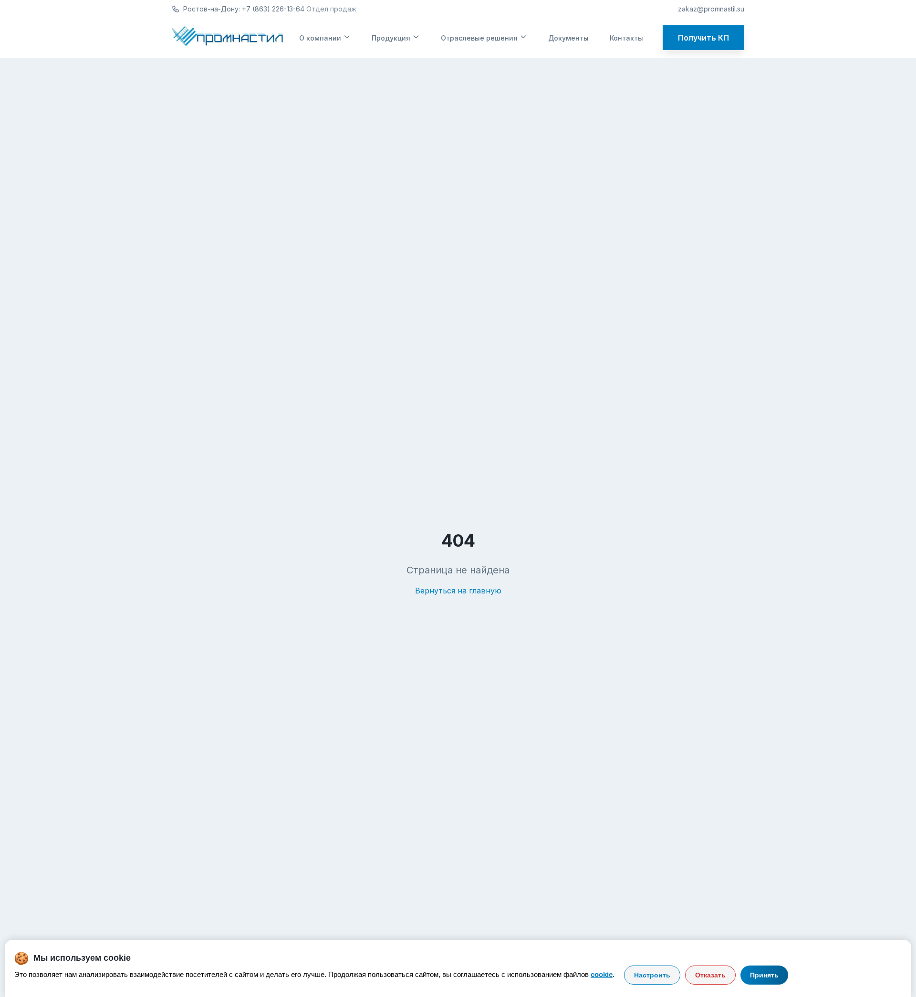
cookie (602, 974)
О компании (320, 38)
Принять (764, 975)
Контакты (626, 38)
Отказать (710, 975)
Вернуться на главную (458, 590)
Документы (568, 38)
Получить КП (703, 37)
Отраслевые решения (479, 38)
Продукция (391, 38)
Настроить (652, 975)
